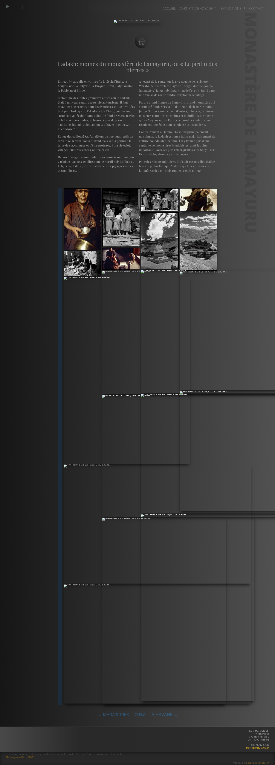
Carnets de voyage (196, 9)
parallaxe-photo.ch (257, 762)
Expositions (231, 9)
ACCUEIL (169, 9)
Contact (256, 9)
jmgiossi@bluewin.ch (257, 747)
